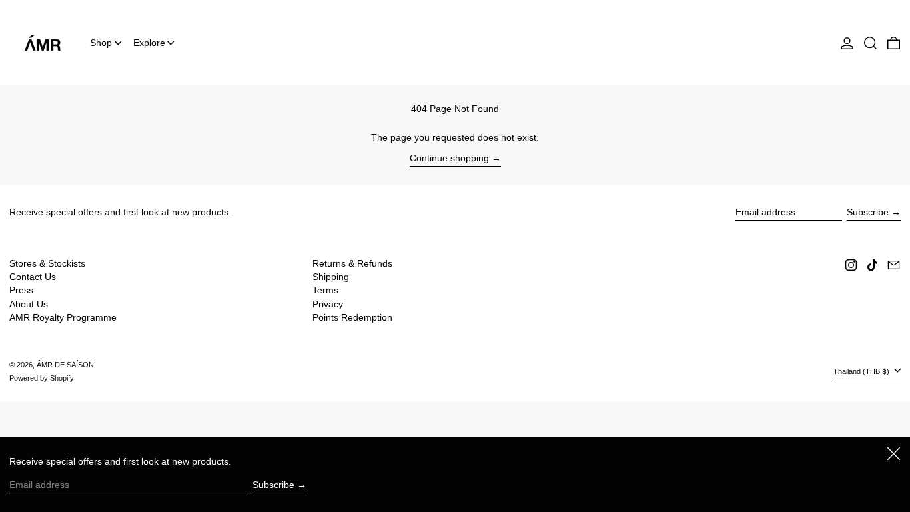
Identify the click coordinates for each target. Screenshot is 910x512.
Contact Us (32, 276)
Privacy (327, 304)
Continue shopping (449, 158)
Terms (325, 290)
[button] (870, 42)
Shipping (330, 276)
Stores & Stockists (47, 263)
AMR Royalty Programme (63, 317)
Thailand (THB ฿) (862, 371)
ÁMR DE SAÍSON (65, 365)
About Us (28, 304)
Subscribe (868, 212)
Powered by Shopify (41, 378)
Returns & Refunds (352, 263)
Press (21, 290)
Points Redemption (352, 317)
